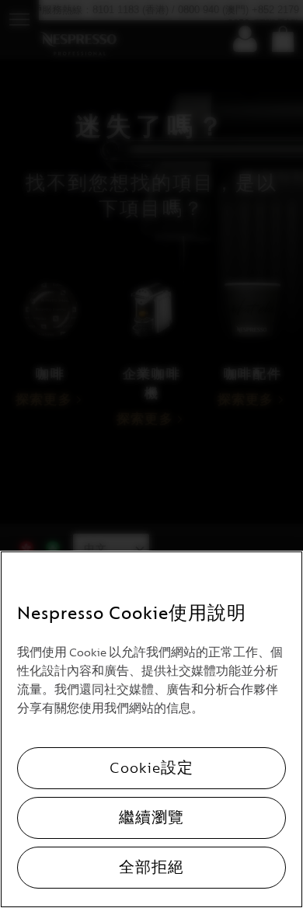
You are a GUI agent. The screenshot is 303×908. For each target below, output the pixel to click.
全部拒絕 (151, 867)
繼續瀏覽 (151, 818)
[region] (151, 729)
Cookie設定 (151, 768)
